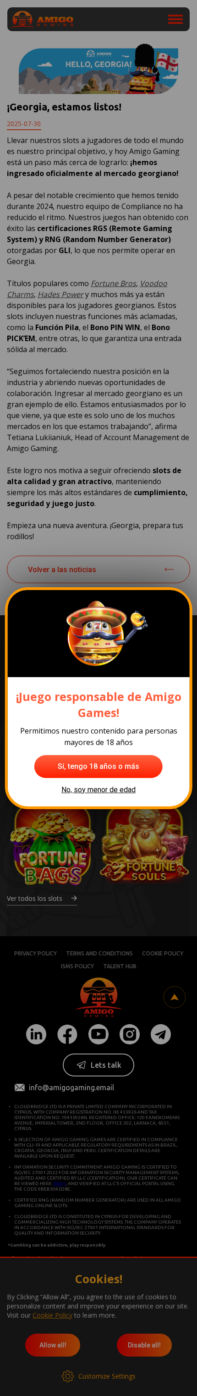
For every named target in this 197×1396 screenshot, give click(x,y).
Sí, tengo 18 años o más (98, 766)
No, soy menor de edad (98, 789)
